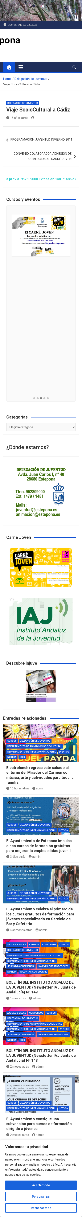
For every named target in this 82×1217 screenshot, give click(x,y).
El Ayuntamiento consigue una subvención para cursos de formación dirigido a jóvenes (39, 1124)
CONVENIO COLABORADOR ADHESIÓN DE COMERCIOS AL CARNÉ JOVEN (42, 156)
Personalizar (41, 1196)
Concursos (49, 944)
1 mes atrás (18, 998)
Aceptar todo (41, 1185)
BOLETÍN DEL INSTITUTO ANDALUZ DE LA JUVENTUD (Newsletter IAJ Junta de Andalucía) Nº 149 (41, 987)
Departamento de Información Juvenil (31, 751)
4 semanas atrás (21, 930)
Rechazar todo (41, 1208)
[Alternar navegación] (20, 67)
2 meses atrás (19, 1066)
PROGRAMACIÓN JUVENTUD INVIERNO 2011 (41, 139)
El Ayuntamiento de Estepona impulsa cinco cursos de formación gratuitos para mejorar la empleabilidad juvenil (39, 846)
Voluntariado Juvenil (33, 971)
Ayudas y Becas (16, 944)
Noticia (11, 757)
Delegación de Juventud (22, 103)
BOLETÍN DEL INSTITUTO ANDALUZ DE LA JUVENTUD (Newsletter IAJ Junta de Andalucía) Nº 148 (41, 1055)
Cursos (12, 740)
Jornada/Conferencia (20, 966)
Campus (34, 944)
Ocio (22, 757)
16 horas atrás (19, 788)
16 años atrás (19, 117)
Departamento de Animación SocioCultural (34, 746)
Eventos (64, 751)
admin (40, 788)
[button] (34, 398)
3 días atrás (17, 856)
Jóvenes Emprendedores (53, 966)
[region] (41, 1178)
